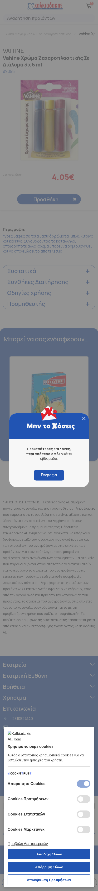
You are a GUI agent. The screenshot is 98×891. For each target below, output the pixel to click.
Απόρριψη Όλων (49, 867)
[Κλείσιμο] (84, 418)
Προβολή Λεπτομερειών (28, 844)
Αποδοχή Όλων (49, 854)
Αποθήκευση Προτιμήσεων (49, 880)
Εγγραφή (49, 474)
